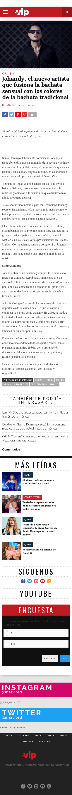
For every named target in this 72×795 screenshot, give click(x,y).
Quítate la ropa (39, 384)
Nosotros (28, 742)
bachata (39, 380)
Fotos (38, 736)
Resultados (49, 658)
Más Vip (12, 105)
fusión (50, 380)
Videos (50, 736)
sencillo (54, 384)
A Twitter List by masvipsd (12, 727)
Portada (8, 736)
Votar (64, 658)
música (7, 384)
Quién (8, 73)
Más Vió (64, 736)
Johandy (60, 380)
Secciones (23, 736)
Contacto (44, 742)
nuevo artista (21, 384)
